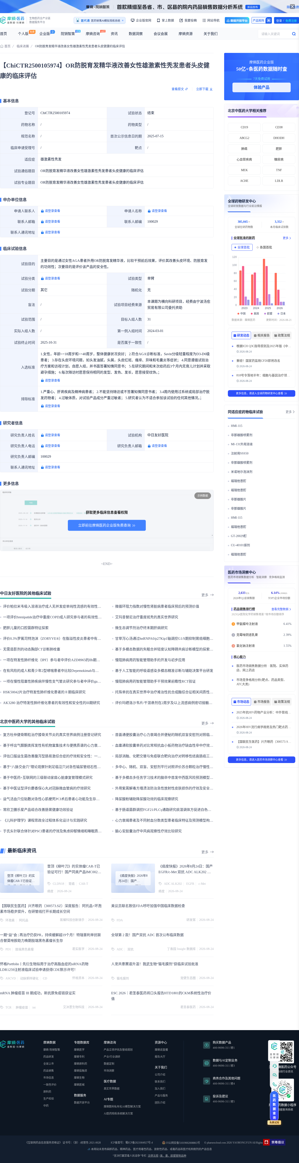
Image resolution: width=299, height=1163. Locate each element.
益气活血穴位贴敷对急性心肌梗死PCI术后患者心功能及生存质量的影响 (58, 799)
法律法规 (153, 1155)
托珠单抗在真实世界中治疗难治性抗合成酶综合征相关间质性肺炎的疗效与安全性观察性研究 (187, 692)
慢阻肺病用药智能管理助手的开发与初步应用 (150, 660)
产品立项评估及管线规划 (118, 1049)
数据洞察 (136, 34)
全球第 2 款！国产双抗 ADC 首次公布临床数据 (147, 935)
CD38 (279, 127)
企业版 (44, 34)
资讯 (114, 34)
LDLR (279, 181)
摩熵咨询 (93, 34)
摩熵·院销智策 (51, 1049)
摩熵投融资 (80, 1070)
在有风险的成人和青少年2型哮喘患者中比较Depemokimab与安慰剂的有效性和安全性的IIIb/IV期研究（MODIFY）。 (91, 671)
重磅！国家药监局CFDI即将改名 (258, 360)
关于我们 (211, 34)
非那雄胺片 (238, 499)
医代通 (85, 20)
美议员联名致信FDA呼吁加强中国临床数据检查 (148, 906)
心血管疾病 (244, 159)
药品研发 (48, 1056)
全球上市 (48, 1063)
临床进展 (23, 46)
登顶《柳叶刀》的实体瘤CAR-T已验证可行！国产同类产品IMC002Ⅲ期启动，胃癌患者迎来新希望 (74, 872)
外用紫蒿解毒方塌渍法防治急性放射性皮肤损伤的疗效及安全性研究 (167, 788)
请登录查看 (52, 210)
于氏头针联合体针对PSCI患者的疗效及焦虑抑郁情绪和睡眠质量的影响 (57, 831)
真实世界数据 (112, 1088)
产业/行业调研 (112, 1056)
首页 (3, 34)
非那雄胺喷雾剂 (241, 435)
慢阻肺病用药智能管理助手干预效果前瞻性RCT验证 (155, 681)
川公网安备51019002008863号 (182, 1142)
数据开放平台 (237, 20)
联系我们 (160, 1081)
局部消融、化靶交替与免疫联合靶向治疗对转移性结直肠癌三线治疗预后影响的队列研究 (183, 756)
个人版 (23, 34)
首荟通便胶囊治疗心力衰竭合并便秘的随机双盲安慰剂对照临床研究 (167, 735)
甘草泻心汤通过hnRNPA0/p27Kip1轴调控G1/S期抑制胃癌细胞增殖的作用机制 (174, 638)
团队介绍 (160, 1102)
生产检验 (48, 1098)
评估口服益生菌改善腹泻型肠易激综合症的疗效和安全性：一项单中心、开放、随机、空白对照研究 (80, 756)
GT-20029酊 (239, 536)
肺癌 (244, 148)
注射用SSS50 (239, 453)
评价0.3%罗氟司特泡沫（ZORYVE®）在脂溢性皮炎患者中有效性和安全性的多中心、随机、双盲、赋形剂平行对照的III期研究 (101, 638)
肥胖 (279, 148)
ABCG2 (244, 138)
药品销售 (48, 1070)
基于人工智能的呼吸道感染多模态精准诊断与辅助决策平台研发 (164, 671)
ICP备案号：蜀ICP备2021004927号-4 (131, 1142)
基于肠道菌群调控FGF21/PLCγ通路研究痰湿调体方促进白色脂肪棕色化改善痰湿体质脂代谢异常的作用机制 (198, 810)
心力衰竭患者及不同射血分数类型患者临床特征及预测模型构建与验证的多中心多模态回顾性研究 (190, 820)
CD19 (244, 127)
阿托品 (23, 920)
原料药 (47, 1091)
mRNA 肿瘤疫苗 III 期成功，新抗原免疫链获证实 (38, 993)
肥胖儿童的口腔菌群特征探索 (26, 628)
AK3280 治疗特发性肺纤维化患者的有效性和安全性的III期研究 (51, 703)
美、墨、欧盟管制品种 (173, 1155)
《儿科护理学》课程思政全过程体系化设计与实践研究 (45, 820)
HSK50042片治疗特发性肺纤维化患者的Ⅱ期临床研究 (44, 692)
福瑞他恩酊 (238, 481)
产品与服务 (161, 1095)
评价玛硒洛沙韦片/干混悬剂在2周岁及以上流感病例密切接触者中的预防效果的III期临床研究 (186, 703)
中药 (46, 1105)
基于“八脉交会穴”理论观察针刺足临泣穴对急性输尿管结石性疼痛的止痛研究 (62, 767)
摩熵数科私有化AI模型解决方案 (122, 1106)
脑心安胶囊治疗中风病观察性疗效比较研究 (148, 831)
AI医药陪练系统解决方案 (118, 1113)
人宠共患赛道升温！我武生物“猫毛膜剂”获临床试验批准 (154, 964)
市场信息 (48, 1077)
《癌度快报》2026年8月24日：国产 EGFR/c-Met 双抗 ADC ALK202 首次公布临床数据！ (185, 872)
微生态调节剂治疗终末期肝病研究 (141, 628)
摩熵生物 (79, 1077)
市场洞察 (109, 1070)
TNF (279, 170)
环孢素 (10, 920)
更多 (204, 595)
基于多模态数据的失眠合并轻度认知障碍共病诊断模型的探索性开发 (167, 649)
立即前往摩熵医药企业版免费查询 (104, 525)
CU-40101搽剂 (240, 545)
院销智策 (68, 34)
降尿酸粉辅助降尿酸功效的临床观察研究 (146, 799)
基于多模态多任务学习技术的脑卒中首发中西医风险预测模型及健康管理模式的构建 (180, 777)
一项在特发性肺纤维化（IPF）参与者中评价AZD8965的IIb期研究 (53, 660)
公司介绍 (160, 1074)
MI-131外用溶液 (242, 444)
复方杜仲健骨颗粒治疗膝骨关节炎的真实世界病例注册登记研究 (52, 735)
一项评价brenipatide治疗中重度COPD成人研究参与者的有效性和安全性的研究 (63, 617)
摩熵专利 (79, 1056)
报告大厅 (160, 1056)
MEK (244, 170)
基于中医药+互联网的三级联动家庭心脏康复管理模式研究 (48, 777)
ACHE (244, 181)
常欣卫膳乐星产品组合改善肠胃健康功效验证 (38, 810)
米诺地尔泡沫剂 (241, 471)
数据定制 (109, 1063)
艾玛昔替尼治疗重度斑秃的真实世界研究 (146, 617)
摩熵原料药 (80, 1063)
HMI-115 (236, 426)
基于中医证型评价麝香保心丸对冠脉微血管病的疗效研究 (47, 788)
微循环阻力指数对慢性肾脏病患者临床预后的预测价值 (157, 606)
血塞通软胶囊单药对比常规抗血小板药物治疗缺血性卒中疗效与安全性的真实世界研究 (181, 745)
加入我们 (160, 1088)
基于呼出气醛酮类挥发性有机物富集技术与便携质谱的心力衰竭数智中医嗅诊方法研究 (69, 745)
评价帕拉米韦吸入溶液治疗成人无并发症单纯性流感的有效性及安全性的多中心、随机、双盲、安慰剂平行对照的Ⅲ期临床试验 (101, 606)
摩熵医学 (79, 1049)
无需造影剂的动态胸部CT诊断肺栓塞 (31, 649)
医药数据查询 (274, 1106)
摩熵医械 (79, 1084)
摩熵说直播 (161, 1049)
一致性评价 (49, 1084)
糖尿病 (278, 159)
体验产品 (261, 87)
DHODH (278, 138)
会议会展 (161, 34)
